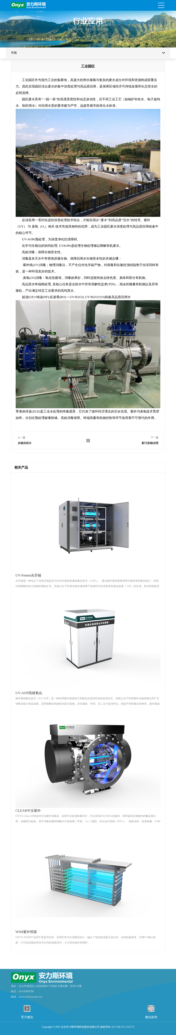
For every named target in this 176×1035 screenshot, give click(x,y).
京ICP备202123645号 (123, 1026)
